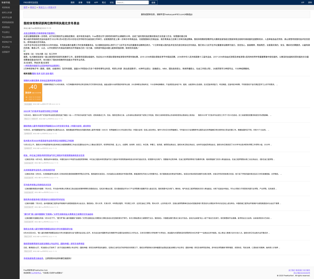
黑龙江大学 (28, 237)
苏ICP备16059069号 (302, 273)
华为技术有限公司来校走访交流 (37, 185)
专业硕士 (6, 32)
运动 (47, 73)
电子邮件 (306, 270)
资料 (310, 2)
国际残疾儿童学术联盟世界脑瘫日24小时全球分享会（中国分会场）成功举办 (57, 126)
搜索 (153, 2)
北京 (43, 73)
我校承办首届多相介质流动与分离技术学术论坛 (44, 199)
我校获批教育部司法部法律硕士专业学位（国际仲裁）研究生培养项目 (54, 243)
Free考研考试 (35, 273)
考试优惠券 (28, 104)
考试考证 (6, 47)
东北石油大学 (28, 163)
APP (96, 2)
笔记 (104, 2)
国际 (34, 73)
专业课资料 (7, 37)
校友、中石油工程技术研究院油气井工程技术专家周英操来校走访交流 (54, 155)
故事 (80, 2)
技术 (38, 73)
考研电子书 (7, 42)
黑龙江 (33, 7)
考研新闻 (6, 7)
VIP (302, 2)
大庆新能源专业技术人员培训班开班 (39, 170)
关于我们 (291, 270)
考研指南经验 (8, 22)
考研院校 (6, 27)
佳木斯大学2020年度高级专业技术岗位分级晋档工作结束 (49, 140)
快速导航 (6, 2)
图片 (52, 73)
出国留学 (6, 52)
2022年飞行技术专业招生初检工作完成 (41, 111)
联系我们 (299, 270)
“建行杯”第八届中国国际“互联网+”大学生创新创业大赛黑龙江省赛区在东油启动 (58, 214)
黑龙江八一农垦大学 (47, 7)
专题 (88, 2)
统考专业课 (7, 17)
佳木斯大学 (28, 134)
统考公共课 (7, 12)
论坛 (112, 2)
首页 (25, 7)
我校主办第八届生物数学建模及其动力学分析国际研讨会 (48, 229)
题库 (73, 2)
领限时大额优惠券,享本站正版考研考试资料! (43, 80)
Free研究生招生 (31, 2)
